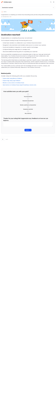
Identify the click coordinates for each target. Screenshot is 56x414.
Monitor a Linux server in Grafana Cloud (13, 82)
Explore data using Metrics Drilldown (12, 78)
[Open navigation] (53, 2)
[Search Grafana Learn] (51, 2)
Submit (27, 130)
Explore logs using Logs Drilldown (11, 80)
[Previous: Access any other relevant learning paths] (3, 139)
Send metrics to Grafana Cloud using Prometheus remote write (19, 85)
